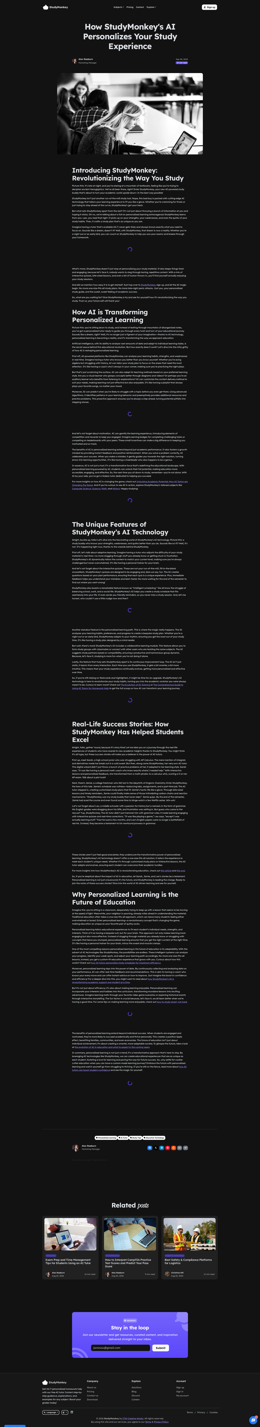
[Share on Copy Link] (185, 1148)
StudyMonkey (148, 284)
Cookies (213, 1412)
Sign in (179, 1391)
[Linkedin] (71, 1412)
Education (51, 1256)
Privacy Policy (161, 1421)
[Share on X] (155, 1148)
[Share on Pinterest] (167, 1148)
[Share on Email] (179, 1148)
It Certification (112, 1256)
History (116, 488)
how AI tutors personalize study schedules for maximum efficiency (125, 962)
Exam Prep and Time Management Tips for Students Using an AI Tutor (68, 1261)
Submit (160, 1348)
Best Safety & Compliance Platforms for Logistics (188, 1261)
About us (91, 1387)
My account (182, 1395)
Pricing (90, 1391)
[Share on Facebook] (149, 1148)
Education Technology (155, 1138)
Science (96, 488)
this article (166, 870)
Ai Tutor (124, 1138)
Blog (134, 1391)
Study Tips (136, 1138)
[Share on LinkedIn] (161, 1148)
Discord (136, 1395)
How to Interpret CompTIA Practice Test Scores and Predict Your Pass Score (128, 1263)
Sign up (180, 1387)
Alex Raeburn (86, 59)
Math (104, 488)
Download (92, 1399)
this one (181, 870)
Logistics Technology (174, 1256)
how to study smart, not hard (172, 1001)
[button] (209, 7)
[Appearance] (64, 1412)
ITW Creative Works (133, 1418)
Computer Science (81, 488)
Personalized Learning (107, 1138)
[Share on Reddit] (173, 1148)
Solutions (136, 1387)
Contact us (92, 1395)
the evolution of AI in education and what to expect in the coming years (112, 1047)
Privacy (201, 1412)
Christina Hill (177, 1273)
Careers (136, 1399)
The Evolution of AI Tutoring (135, 684)
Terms (190, 1412)
